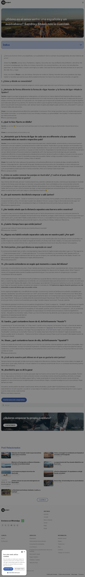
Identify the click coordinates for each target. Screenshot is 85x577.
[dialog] (14, 562)
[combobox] (22, 552)
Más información (7, 565)
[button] (14, 573)
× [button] (24, 551)
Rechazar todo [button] (19, 569)
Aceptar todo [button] (8, 569)
